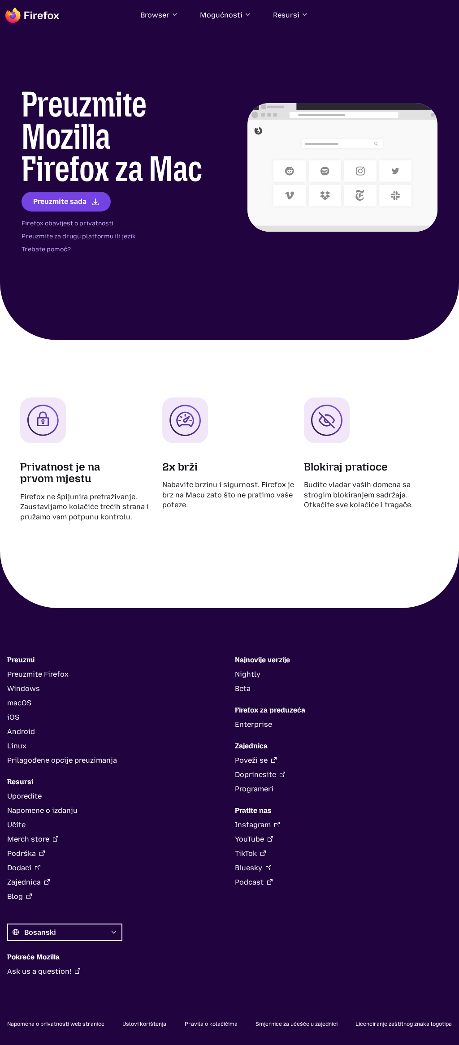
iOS (13, 717)
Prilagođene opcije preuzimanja (62, 760)
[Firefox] (32, 15)
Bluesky (248, 868)
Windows (23, 688)
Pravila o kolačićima (211, 1024)
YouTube (249, 839)
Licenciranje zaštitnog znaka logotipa (403, 1024)
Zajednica (24, 882)
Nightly (247, 674)
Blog (15, 896)
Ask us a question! (39, 971)
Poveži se (251, 760)
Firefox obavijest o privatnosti (67, 223)
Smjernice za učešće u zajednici (296, 1024)
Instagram (253, 824)
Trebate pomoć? (46, 249)
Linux (16, 746)
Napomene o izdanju (42, 810)
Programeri (254, 789)
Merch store (28, 839)
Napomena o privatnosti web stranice (55, 1024)
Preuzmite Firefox (38, 674)
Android (21, 731)
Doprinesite (255, 774)
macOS (19, 703)
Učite (16, 824)
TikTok (246, 853)
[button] (159, 15)
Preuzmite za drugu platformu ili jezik (79, 236)
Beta (243, 688)
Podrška (21, 853)
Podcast (249, 882)
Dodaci (19, 868)
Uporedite (24, 796)
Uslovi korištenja (144, 1024)
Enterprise (253, 724)
